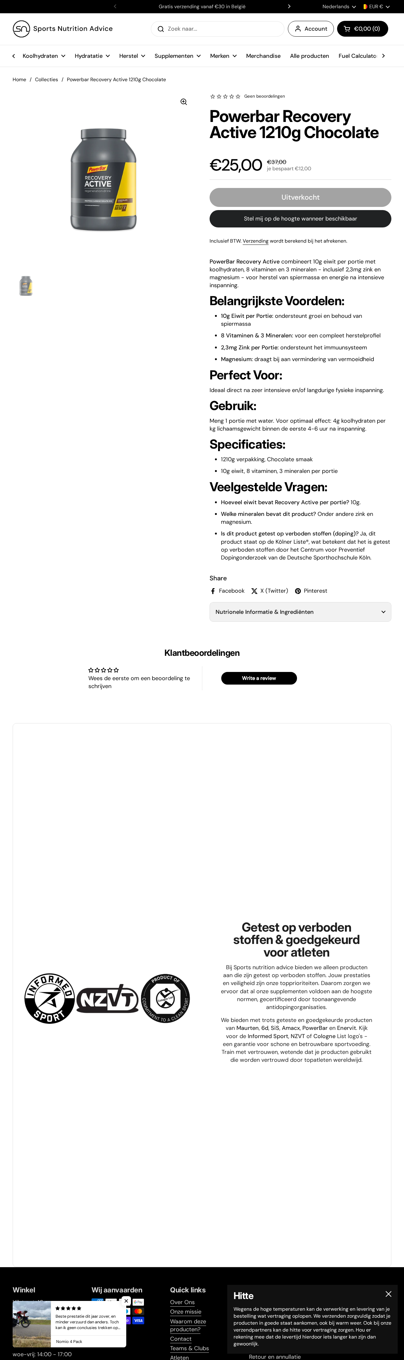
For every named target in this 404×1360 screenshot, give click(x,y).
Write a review (259, 678)
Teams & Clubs (189, 1348)
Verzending (256, 241)
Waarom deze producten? (188, 1325)
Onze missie (185, 1311)
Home (19, 79)
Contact (181, 1339)
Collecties (46, 79)
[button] (362, 29)
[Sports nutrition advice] (63, 29)
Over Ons (182, 1302)
